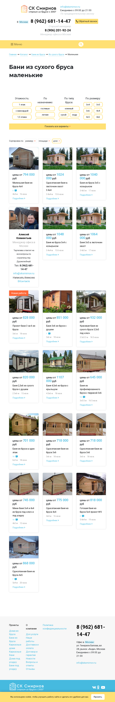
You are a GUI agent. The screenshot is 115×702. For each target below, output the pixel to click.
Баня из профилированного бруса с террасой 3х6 (91, 389)
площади (43, 141)
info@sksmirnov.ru (70, 6)
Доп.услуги (32, 634)
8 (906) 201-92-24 (58, 30)
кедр (74, 115)
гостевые (45, 108)
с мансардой (22, 111)
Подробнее (18, 198)
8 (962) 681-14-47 (51, 21)
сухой (63, 115)
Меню (17, 44)
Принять (98, 697)
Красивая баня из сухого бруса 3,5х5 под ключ (89, 329)
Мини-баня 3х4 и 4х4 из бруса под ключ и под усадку (23, 512)
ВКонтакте (24, 281)
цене (55, 141)
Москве (23, 22)
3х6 (88, 111)
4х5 (88, 117)
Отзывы (30, 669)
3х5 (98, 104)
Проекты (14, 625)
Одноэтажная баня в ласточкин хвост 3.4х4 (56, 186)
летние (45, 115)
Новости (30, 658)
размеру (29, 141)
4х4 (98, 111)
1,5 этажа (22, 117)
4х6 (98, 117)
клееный (69, 108)
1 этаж (22, 104)
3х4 (88, 104)
